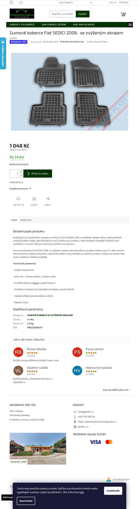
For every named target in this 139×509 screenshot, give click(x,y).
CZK (111, 2)
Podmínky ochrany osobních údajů (27, 419)
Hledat (82, 14)
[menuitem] (22, 24)
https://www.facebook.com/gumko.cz (97, 421)
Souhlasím (113, 491)
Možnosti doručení (19, 164)
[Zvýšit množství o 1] (21, 172)
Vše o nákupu (66, 2)
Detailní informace (19, 188)
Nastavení (26, 501)
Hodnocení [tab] (26, 220)
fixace (35, 283)
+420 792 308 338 (86, 416)
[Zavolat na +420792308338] (15, 2)
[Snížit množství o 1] (21, 175)
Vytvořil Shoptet (121, 479)
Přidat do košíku (40, 173)
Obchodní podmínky (20, 415)
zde (82, 492)
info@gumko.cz (86, 412)
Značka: (97, 41)
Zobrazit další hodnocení (115, 390)
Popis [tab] (14, 220)
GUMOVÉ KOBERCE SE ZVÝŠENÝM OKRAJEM (50, 315)
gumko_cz (83, 426)
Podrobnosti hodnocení (72, 41)
